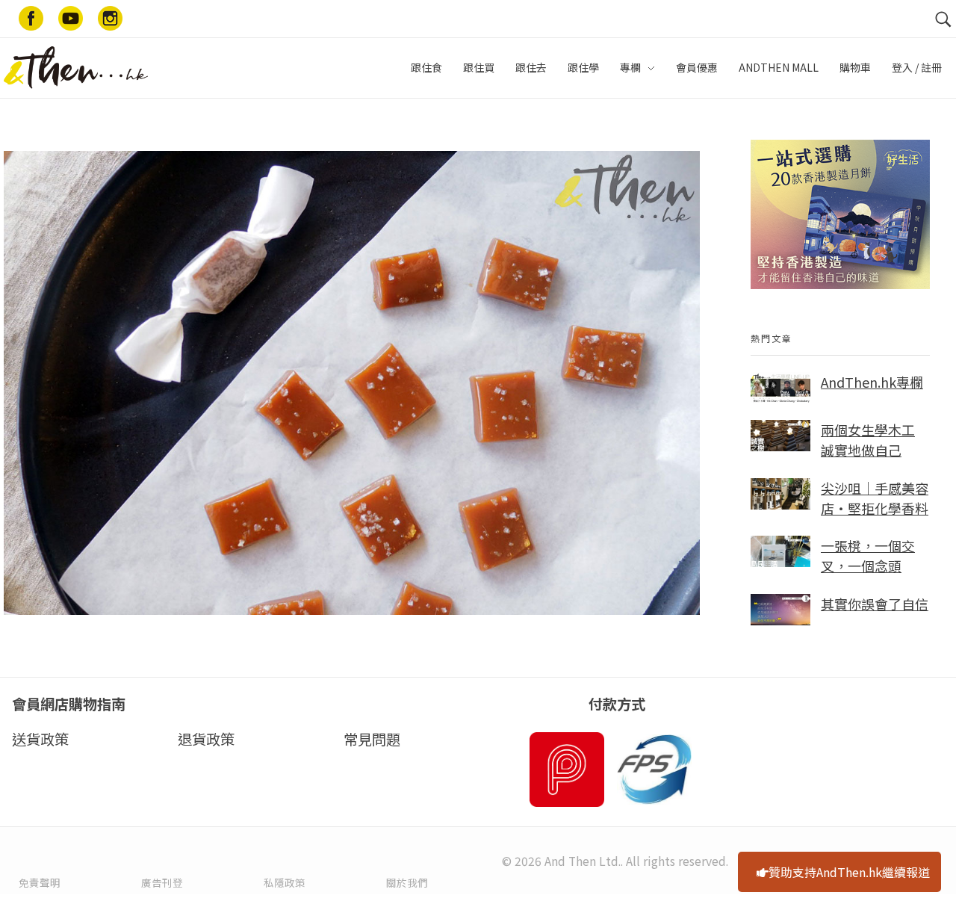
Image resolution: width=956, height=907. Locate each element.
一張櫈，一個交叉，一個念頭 (868, 555)
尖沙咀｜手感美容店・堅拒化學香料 (874, 498)
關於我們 (407, 882)
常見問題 (372, 738)
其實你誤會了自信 (874, 603)
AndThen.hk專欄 (872, 381)
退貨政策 (206, 738)
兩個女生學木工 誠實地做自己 (868, 439)
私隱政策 (284, 882)
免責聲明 (39, 882)
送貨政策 (40, 738)
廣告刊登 (162, 882)
